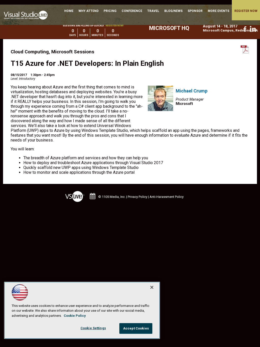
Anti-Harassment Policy (167, 197)
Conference (132, 11)
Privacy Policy (137, 197)
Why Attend (88, 11)
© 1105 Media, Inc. (111, 197)
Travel (153, 11)
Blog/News (173, 11)
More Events (218, 11)
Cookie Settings (93, 328)
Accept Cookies (136, 328)
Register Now (245, 11)
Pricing (110, 11)
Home (68, 11)
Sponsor (195, 11)
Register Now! (115, 25)
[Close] (151, 287)
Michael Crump (191, 90)
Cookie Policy (75, 316)
